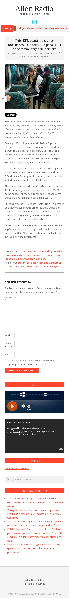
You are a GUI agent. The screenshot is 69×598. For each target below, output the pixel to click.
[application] (34, 436)
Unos (40, 594)
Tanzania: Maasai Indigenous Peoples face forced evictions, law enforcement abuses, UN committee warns (35, 502)
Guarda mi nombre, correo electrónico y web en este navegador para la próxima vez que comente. (31, 362)
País (24, 56)
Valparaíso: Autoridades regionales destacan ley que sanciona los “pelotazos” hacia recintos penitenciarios (33, 548)
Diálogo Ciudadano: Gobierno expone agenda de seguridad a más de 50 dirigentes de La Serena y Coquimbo (34, 513)
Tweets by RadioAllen (17, 468)
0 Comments (43, 56)
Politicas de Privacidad (16, 594)
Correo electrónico (9, 346)
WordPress (56, 594)
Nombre (9, 336)
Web (7, 354)
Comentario (9, 298)
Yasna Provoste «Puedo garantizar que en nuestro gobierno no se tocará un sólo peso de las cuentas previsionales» (34, 255)
